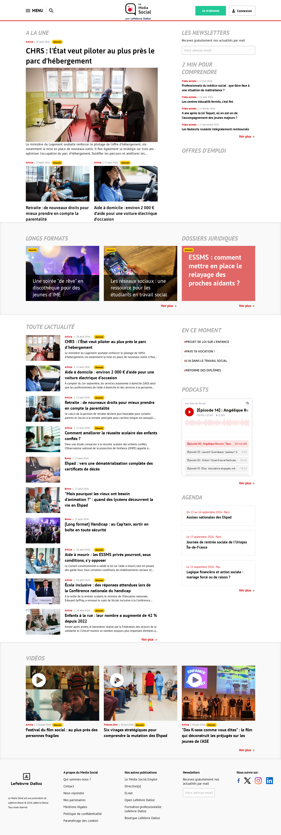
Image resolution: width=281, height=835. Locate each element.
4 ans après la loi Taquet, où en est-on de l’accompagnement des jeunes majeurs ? (210, 115)
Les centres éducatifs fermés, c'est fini (207, 101)
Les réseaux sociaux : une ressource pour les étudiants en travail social (139, 288)
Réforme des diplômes (202, 370)
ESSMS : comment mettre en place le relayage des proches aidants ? (215, 270)
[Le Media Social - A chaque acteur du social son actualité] (138, 11)
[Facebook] (238, 780)
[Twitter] (248, 780)
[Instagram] (258, 780)
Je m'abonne (210, 11)
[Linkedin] (268, 780)
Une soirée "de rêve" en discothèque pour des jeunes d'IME (58, 288)
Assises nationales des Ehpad (209, 517)
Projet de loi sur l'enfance (206, 341)
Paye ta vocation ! (199, 351)
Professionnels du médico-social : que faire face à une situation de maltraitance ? (215, 87)
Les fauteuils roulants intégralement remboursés (215, 129)
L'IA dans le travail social (205, 360)
